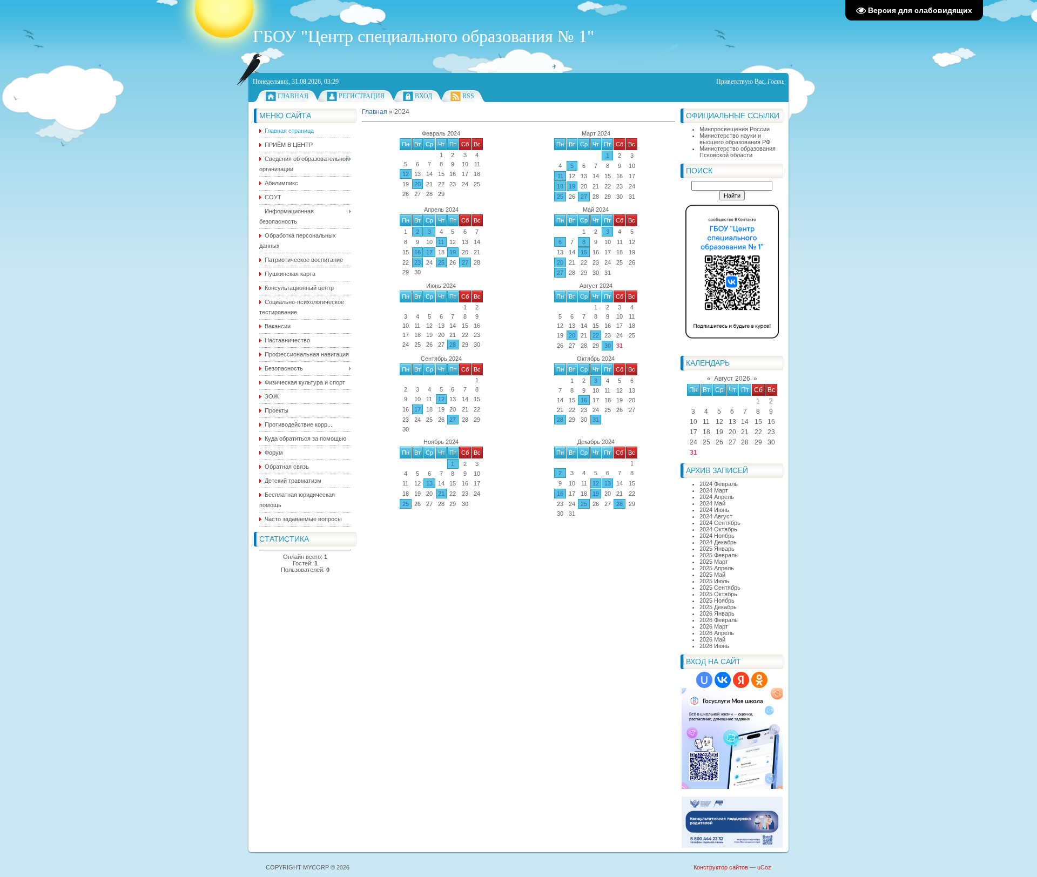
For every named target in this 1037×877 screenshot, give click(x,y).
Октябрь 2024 (596, 358)
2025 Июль (714, 581)
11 (560, 176)
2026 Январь (717, 613)
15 (584, 252)
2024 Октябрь (718, 529)
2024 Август (715, 516)
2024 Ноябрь (717, 535)
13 (429, 483)
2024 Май (712, 503)
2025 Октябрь (718, 594)
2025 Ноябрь (717, 600)
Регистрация (362, 96)
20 (417, 184)
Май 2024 (596, 209)
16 (417, 252)
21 (441, 493)
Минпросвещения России (734, 129)
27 (584, 196)
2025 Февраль (718, 555)
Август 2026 (732, 378)
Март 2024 (596, 133)
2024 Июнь (714, 510)
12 (405, 174)
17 (429, 252)
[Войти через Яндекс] (741, 680)
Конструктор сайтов (720, 867)
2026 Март (713, 626)
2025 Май (712, 574)
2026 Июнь (714, 646)
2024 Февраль (718, 484)
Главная (293, 96)
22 (595, 335)
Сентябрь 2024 (441, 358)
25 (560, 196)
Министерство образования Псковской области (737, 151)
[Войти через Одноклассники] (759, 680)
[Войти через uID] (704, 680)
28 (452, 344)
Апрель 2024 (441, 209)
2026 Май (712, 639)
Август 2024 (596, 285)
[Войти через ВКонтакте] (723, 680)
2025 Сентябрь (719, 587)
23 (417, 262)
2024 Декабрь (718, 542)
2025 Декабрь (718, 607)
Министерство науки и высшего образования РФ (734, 138)
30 (607, 345)
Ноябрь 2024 (441, 441)
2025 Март (713, 561)
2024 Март (713, 490)
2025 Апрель (716, 568)
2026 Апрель (716, 633)
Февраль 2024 (441, 133)
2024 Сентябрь (719, 523)
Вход (423, 96)
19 (572, 186)
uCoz (764, 867)
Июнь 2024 (441, 285)
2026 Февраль (718, 620)
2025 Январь (717, 548)
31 (595, 419)
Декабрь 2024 (596, 441)
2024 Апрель (716, 497)
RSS (468, 96)
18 (560, 186)
